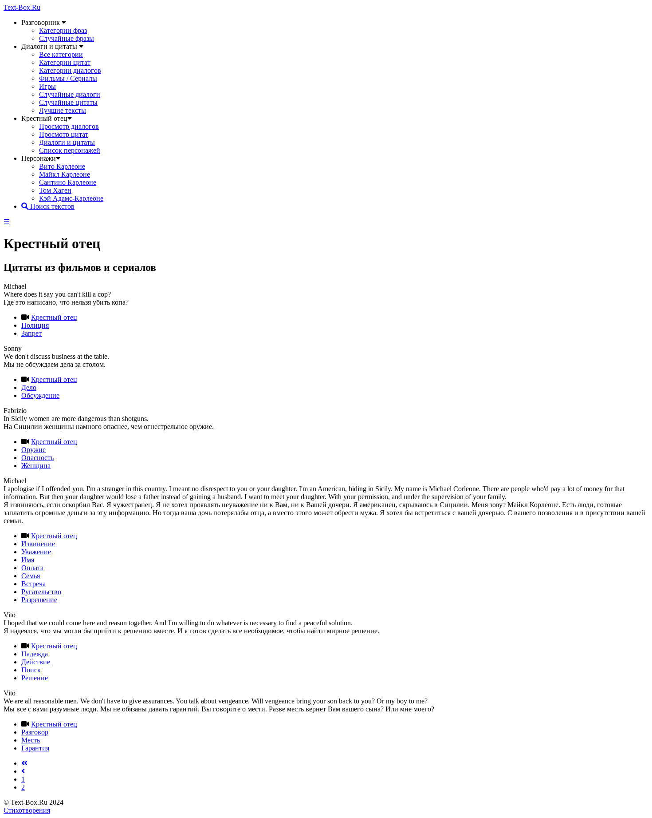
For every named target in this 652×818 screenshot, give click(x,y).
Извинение (38, 544)
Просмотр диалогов (69, 126)
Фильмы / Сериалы (68, 78)
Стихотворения (27, 810)
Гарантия (35, 748)
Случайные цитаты (68, 102)
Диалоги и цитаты (67, 142)
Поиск (31, 670)
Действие (35, 662)
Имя (27, 560)
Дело (28, 387)
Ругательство (41, 592)
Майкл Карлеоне (64, 174)
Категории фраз (63, 30)
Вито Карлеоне (62, 166)
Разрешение (39, 600)
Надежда (34, 654)
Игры (47, 86)
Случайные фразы (66, 38)
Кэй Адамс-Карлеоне (71, 198)
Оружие (33, 449)
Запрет (31, 333)
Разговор (34, 732)
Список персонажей (69, 150)
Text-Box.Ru (22, 7)
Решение (34, 678)
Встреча (33, 584)
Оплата (32, 568)
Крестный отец (54, 317)
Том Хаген (55, 190)
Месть (30, 740)
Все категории (61, 54)
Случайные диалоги (69, 94)
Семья (30, 576)
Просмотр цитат (63, 134)
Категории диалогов (70, 70)
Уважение (36, 552)
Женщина (36, 465)
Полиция (35, 325)
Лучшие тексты (62, 110)
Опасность (37, 457)
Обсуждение (40, 395)
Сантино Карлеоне (67, 182)
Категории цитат (64, 62)
